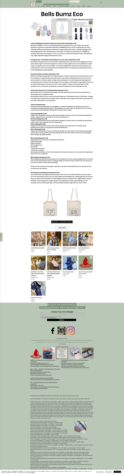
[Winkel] (83, 4)
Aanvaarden (117, 471)
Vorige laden (62, 228)
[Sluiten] (122, 472)
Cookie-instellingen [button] (100, 471)
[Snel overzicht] (38, 238)
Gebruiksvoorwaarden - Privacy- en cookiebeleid (73, 363)
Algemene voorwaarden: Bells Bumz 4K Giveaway (73, 366)
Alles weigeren (109, 471)
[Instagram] (70, 331)
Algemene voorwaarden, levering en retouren (72, 364)
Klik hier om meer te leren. (45, 70)
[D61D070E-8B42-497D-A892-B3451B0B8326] (61, 331)
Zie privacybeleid (31, 472)
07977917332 (63, 344)
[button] (38, 6)
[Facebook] (53, 331)
